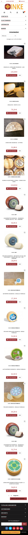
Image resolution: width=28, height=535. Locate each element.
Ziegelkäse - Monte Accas (14, 105)
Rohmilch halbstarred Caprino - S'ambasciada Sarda (14, 181)
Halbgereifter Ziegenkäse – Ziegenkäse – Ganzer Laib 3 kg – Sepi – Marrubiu (14, 218)
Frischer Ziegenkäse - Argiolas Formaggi (14, 407)
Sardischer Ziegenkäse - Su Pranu (14, 142)
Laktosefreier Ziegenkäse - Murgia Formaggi (14, 369)
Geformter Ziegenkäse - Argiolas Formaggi (14, 293)
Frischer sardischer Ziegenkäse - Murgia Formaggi (14, 332)
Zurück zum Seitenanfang (18, 498)
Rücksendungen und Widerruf (11, 532)
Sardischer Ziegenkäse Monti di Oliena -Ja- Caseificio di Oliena (14, 483)
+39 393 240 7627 (10, 1)
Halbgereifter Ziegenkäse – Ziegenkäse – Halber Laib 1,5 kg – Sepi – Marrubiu (14, 445)
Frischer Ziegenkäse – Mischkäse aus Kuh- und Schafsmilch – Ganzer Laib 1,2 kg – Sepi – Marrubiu (14, 257)
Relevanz (9, 36)
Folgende (16, 495)
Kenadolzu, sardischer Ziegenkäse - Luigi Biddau (14, 67)
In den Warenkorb (11, 75)
